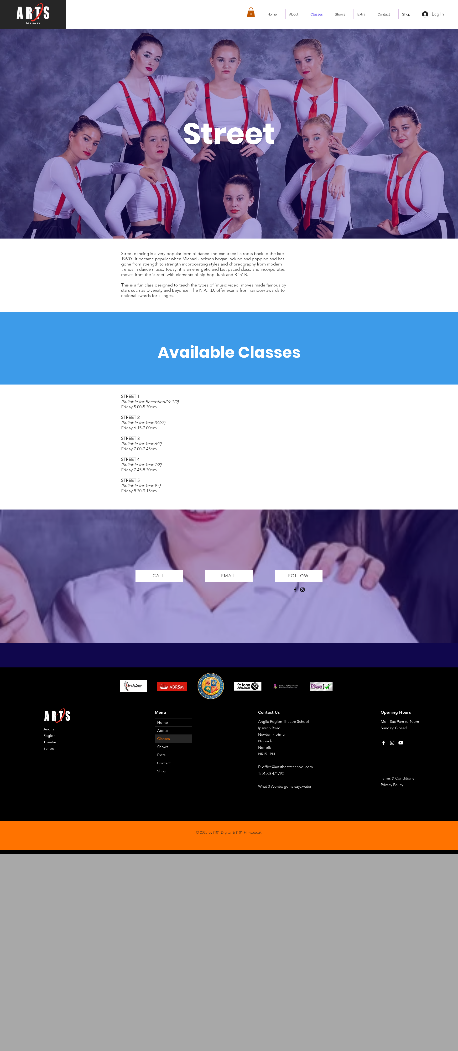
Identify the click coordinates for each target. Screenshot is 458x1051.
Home (162, 722)
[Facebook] (295, 590)
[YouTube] (401, 743)
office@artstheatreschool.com (287, 767)
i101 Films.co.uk (248, 832)
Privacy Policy (392, 784)
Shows (162, 746)
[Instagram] (302, 590)
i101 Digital (222, 832)
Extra (161, 755)
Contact (164, 763)
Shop (161, 771)
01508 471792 (273, 773)
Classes (163, 738)
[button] (251, 12)
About (162, 730)
